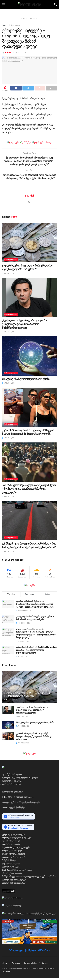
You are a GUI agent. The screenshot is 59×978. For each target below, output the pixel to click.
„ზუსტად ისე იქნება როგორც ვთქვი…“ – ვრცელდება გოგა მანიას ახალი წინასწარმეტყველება (24, 324)
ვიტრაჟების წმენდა (11, 841)
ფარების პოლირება (11, 784)
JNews (11, 968)
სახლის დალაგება (11, 867)
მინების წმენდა (9, 860)
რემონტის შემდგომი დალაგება (17, 838)
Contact (45, 963)
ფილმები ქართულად (12, 774)
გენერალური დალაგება (13, 834)
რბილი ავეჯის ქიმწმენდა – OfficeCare (29, 950)
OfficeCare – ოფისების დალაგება (18, 797)
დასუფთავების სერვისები (14, 857)
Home (4, 25)
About (4, 963)
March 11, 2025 (22, 52)
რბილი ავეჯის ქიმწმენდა (13, 807)
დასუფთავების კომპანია (13, 854)
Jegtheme (6, 971)
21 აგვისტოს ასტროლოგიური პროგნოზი (26, 378)
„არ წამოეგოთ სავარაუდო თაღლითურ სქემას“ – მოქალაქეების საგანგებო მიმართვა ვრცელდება (29, 489)
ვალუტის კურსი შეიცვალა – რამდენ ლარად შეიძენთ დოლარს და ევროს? (27, 694)
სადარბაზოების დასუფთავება (16, 847)
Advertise (16, 963)
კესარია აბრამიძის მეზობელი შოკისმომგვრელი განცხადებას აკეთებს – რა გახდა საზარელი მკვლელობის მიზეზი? (36, 604)
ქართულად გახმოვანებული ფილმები (20, 778)
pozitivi (8, 52)
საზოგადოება (14, 25)
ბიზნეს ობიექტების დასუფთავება (17, 876)
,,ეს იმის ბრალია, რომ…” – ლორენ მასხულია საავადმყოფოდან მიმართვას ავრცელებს (34, 736)
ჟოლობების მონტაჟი (12, 850)
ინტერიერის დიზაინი (12, 873)
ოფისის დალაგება (11, 844)
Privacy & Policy (30, 963)
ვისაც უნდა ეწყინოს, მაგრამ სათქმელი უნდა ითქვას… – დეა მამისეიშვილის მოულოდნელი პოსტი (36, 650)
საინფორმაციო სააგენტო (14, 880)
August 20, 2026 (9, 273)
